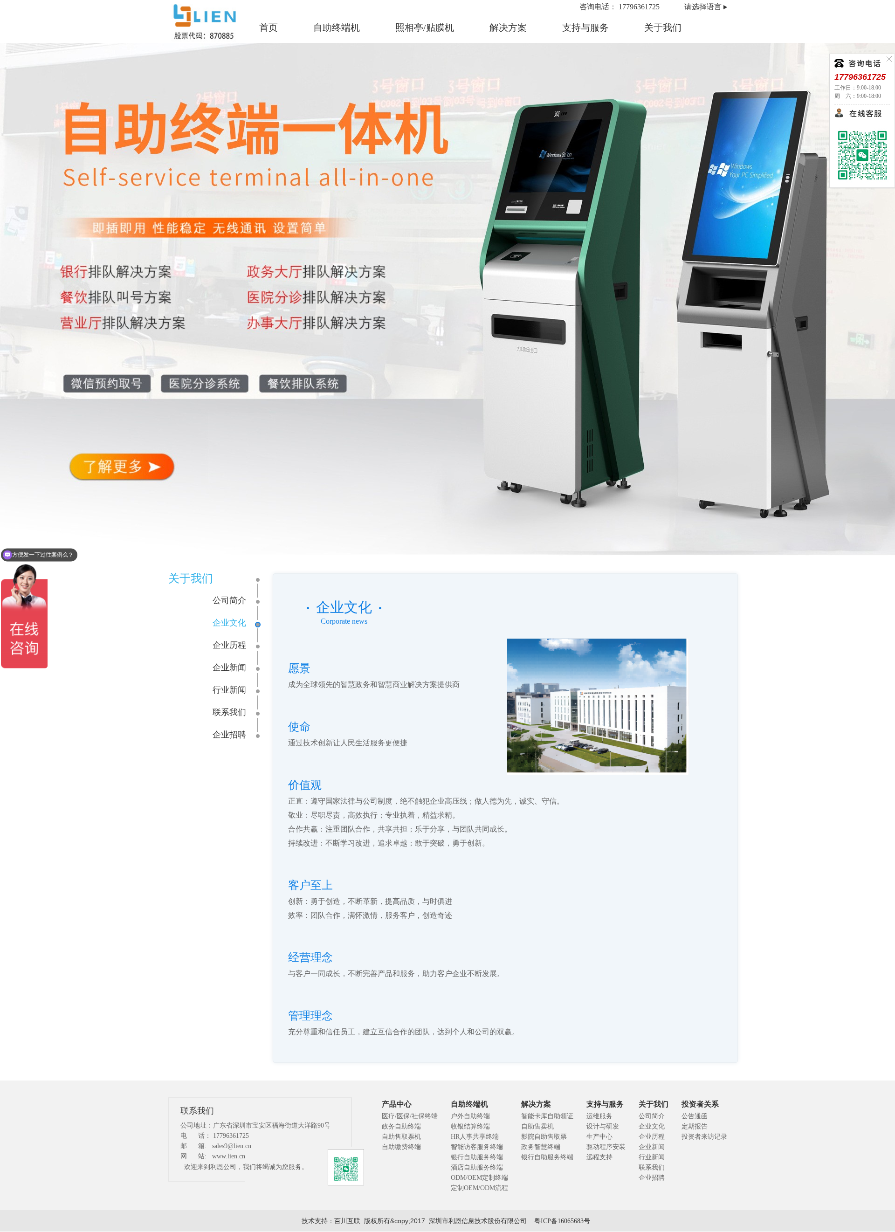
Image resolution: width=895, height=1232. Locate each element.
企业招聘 (229, 734)
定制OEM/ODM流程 (479, 1187)
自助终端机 (336, 27)
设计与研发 (602, 1126)
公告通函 (695, 1116)
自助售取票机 (401, 1136)
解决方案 (508, 27)
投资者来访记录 (704, 1136)
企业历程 (229, 645)
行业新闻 (229, 690)
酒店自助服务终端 (477, 1167)
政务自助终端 (401, 1126)
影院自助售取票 (544, 1136)
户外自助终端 (470, 1116)
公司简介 (229, 600)
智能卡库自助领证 (547, 1116)
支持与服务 (585, 27)
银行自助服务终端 (477, 1157)
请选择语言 (703, 7)
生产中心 (599, 1136)
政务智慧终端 (540, 1146)
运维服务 (599, 1116)
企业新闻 (229, 667)
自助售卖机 (537, 1126)
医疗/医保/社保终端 (410, 1116)
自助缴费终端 (401, 1146)
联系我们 (229, 712)
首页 (268, 27)
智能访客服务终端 (477, 1146)
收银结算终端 (470, 1126)
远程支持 (599, 1157)
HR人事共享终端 (475, 1136)
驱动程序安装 (606, 1146)
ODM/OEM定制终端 (479, 1177)
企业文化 (229, 622)
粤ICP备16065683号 (562, 1221)
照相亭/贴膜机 (424, 27)
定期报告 (695, 1126)
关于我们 (663, 27)
